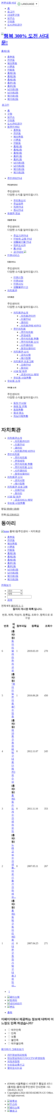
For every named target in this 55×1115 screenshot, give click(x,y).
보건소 (11, 18)
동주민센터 (13, 127)
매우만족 (16, 1030)
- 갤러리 (24, 322)
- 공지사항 (25, 355)
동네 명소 (18, 413)
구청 (9, 114)
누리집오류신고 (15, 1064)
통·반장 (17, 248)
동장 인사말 (19, 403)
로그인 (11, 11)
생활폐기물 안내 (22, 242)
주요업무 (18, 203)
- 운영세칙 (25, 335)
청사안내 (18, 210)
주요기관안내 (20, 235)
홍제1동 (5, 51)
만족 (13, 1033)
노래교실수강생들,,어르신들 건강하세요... (13, 871)
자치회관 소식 (21, 351)
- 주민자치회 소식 (29, 342)
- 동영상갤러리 (28, 348)
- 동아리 (24, 368)
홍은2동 (11, 86)
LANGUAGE (27, 4)
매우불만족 (17, 1043)
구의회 (11, 21)
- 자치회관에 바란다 (30, 325)
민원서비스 (13, 255)
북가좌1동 (12, 96)
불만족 (14, 1040)
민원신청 (18, 277)
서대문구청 (13, 15)
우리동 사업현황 (22, 377)
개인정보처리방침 (17, 1055)
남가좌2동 (12, 92)
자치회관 (12, 290)
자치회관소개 (20, 312)
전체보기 (6, 585)
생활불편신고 (20, 287)
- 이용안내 (25, 319)
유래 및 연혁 (20, 406)
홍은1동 (11, 83)
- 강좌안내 (25, 364)
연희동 (11, 70)
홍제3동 (11, 79)
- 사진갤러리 (26, 345)
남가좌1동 (12, 89)
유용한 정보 (13, 213)
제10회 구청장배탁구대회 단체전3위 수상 (13, 756)
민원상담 (18, 280)
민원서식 (18, 284)
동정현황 (18, 409)
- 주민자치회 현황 (29, 338)
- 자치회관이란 (28, 316)
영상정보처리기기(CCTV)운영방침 (26, 1058)
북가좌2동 (12, 99)
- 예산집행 (25, 358)
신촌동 (11, 66)
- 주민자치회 (26, 332)
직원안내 (18, 207)
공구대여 (18, 252)
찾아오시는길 (14, 1068)
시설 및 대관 (20, 371)
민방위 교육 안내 (22, 238)
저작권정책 (13, 1061)
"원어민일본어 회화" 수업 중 (13, 700)
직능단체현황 (20, 416)
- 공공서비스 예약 (29, 374)
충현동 (11, 56)
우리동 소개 (13, 381)
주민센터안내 (14, 178)
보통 (13, 1036)
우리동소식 (19, 200)
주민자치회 (19, 329)
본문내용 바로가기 (11, 2)
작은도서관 (19, 245)
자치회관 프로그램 (23, 361)
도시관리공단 (14, 24)
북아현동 (12, 63)
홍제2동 (11, 76)
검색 (9, 600)
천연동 (11, 60)
